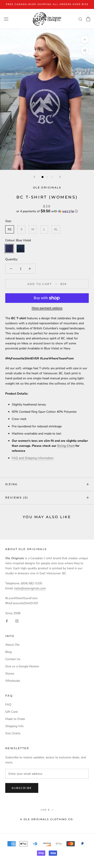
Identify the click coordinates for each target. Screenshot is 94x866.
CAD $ (45, 809)
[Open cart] (88, 19)
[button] (47, 211)
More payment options (47, 308)
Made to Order (15, 719)
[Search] (80, 19)
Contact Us (12, 659)
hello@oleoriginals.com (30, 588)
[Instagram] (16, 620)
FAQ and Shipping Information (33, 458)
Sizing (11, 484)
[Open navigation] (6, 19)
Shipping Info (14, 726)
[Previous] (34, 177)
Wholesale (12, 681)
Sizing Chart (66, 446)
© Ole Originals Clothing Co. (47, 819)
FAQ (8, 704)
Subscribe (22, 788)
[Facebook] (6, 620)
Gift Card (11, 712)
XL (56, 229)
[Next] (60, 177)
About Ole (12, 645)
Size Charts (13, 733)
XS (10, 229)
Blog (8, 652)
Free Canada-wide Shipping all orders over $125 (47, 4)
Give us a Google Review (22, 666)
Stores (9, 673)
